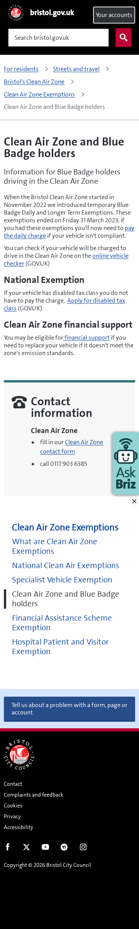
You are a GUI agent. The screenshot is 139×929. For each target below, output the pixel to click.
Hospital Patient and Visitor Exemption (60, 647)
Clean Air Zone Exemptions (65, 527)
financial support (86, 337)
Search (123, 37)
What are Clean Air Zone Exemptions (54, 546)
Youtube (45, 849)
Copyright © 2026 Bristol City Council (47, 864)
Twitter (26, 849)
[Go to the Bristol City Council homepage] (19, 754)
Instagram (83, 849)
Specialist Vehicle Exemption (62, 580)
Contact (13, 783)
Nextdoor (64, 849)
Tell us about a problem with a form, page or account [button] (69, 708)
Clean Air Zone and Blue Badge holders (65, 599)
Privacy (12, 816)
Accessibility (18, 827)
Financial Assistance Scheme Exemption (62, 623)
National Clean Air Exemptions (65, 565)
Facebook (7, 849)
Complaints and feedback (33, 794)
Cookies (13, 805)
